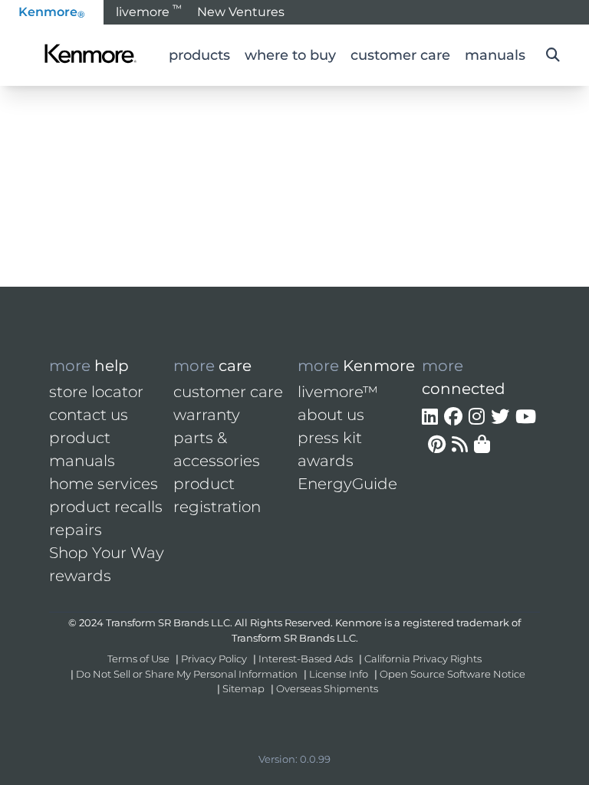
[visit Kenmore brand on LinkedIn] (430, 417)
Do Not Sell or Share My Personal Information (187, 674)
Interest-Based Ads (305, 658)
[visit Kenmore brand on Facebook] (453, 417)
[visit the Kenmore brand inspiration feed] (460, 444)
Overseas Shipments (327, 688)
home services (103, 484)
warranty (206, 415)
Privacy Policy (214, 658)
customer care (228, 392)
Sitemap (243, 688)
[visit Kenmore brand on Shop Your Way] (482, 444)
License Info (338, 674)
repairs (75, 530)
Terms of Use (138, 658)
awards (326, 461)
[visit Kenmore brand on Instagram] (477, 417)
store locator (96, 392)
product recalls (106, 507)
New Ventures (241, 12)
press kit (330, 438)
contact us (88, 415)
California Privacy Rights (423, 658)
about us (331, 415)
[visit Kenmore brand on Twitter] (500, 417)
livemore (149, 10)
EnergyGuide (347, 484)
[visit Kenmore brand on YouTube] (525, 417)
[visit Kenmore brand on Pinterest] (437, 444)
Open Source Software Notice (452, 674)
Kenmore (51, 12)
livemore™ (338, 392)
